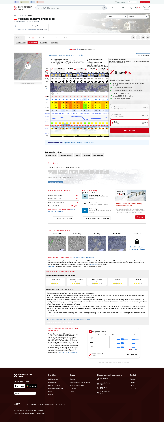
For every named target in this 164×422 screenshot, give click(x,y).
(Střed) (33, 43)
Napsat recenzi (68, 323)
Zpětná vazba (60, 404)
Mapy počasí (54, 43)
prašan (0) (76, 257)
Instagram (133, 382)
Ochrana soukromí (30, 413)
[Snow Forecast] (22, 8)
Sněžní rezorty (53, 379)
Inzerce (25, 404)
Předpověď (19, 38)
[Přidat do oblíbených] (133, 37)
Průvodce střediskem (65, 155)
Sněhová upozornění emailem (80, 382)
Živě (30, 38)
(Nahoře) (21, 43)
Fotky (130, 8)
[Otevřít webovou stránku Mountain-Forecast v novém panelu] (24, 2)
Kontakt (40, 404)
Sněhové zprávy (51, 155)
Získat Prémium (145, 2)
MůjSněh (51, 394)
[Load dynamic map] (28, 66)
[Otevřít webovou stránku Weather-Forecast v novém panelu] (40, 2)
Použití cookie (41, 413)
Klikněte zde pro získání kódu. (68, 352)
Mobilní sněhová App (77, 385)
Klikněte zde (51, 267)
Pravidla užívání (18, 413)
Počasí (114, 8)
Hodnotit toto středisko (53, 323)
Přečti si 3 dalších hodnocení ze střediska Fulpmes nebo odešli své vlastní (68, 319)
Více (47, 88)
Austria (22, 15)
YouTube (133, 388)
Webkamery (86, 155)
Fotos (50, 391)
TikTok (132, 385)
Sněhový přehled (54, 385)
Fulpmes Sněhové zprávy (63, 218)
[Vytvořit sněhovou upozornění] (138, 37)
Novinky (122, 8)
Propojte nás (49, 404)
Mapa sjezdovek (98, 155)
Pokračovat (129, 130)
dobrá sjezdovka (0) (57, 211)
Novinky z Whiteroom (55, 388)
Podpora (33, 404)
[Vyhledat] (104, 8)
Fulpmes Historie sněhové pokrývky (97, 218)
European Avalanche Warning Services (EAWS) (78, 142)
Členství (72, 379)
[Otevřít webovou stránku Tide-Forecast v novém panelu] (32, 2)
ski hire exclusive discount (87, 49)
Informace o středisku (62, 38)
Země (15, 15)
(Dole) (44, 43)
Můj (137, 8)
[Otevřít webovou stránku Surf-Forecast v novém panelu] (16, 2)
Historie (77, 155)
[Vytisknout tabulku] (148, 37)
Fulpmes (30, 15)
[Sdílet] (143, 37)
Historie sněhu (44, 38)
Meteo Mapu (94, 264)
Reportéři (73, 388)
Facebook (133, 379)
